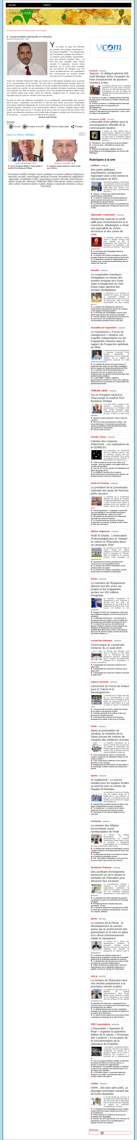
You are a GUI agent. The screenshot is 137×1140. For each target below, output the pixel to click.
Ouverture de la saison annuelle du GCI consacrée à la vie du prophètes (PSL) (107, 563)
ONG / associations (42, 179)
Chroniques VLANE (17, 174)
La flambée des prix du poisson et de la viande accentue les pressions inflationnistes (109, 962)
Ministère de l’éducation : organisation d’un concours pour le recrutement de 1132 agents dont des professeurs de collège (110, 1005)
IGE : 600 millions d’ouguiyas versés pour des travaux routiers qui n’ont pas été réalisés (109, 859)
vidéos (69, 181)
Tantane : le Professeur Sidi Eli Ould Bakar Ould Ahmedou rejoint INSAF (108, 195)
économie (58, 174)
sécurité (64, 179)
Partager (78, 126)
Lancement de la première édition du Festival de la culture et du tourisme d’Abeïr (109, 710)
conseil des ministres (65, 184)
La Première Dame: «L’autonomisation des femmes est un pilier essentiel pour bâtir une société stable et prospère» (108, 1074)
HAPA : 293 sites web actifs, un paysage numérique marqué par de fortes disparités (110, 1090)
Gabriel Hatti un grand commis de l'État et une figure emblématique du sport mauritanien (109, 805)
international (76, 179)
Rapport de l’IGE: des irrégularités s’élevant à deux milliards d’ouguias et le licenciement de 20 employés (109, 614)
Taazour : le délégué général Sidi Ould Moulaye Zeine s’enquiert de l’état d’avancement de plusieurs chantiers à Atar (109, 78)
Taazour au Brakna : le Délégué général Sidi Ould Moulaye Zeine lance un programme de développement (109, 105)
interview (12, 177)
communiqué (33, 177)
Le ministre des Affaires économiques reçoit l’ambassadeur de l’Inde (105, 828)
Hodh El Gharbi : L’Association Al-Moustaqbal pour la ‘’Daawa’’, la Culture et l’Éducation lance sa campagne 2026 (110, 540)
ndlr (10, 184)
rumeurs (78, 181)
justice (56, 179)
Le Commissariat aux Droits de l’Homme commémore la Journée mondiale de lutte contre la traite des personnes (109, 522)
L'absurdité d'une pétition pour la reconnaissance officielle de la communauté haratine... (108, 124)
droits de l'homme (49, 177)
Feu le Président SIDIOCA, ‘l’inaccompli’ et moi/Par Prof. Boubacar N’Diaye (25, 167)
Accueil (12, 5)
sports (11, 181)
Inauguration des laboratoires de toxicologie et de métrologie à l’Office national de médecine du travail (110, 767)
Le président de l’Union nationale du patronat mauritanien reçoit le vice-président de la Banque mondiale (109, 900)
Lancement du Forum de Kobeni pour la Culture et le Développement (110, 689)
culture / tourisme (22, 184)
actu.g (79, 184)
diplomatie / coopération (20, 179)
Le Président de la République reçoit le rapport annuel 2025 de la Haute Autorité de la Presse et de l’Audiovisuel (110, 1111)
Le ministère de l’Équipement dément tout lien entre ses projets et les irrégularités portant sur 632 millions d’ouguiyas (108, 589)
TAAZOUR (46, 186)
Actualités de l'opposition (71, 177)
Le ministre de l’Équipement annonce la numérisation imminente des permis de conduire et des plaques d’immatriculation (109, 309)
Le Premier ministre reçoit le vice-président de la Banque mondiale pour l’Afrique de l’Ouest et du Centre (110, 206)
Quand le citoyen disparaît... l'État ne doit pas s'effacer (63, 167)
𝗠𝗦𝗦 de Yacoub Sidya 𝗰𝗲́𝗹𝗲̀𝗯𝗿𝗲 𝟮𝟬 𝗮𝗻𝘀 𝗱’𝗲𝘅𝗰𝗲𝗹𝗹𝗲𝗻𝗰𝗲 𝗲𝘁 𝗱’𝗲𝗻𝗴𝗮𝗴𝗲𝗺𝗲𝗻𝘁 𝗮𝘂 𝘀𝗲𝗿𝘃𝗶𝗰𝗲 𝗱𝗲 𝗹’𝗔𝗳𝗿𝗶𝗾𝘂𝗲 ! (109, 151)
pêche (34, 184)
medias (49, 184)
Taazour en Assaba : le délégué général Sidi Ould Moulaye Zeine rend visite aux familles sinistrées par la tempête (109, 100)
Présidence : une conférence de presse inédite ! (110, 143)
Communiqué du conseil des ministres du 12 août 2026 (107, 646)
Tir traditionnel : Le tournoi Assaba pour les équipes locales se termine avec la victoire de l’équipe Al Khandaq (110, 784)
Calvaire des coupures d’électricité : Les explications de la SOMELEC (110, 444)
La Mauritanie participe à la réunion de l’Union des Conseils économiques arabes (109, 855)
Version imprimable (59, 126)
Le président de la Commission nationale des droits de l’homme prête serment (110, 490)
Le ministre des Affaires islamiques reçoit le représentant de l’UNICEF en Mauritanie (109, 571)
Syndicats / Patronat (25, 181)
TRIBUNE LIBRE (45, 181)
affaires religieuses (74, 174)
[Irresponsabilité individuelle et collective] (27, 42)
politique (48, 174)
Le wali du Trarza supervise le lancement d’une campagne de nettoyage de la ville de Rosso (110, 1016)
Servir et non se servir (101, 430)
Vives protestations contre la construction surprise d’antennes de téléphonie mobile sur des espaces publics (109, 757)
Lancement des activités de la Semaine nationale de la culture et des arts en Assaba (108, 718)
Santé (42, 184)
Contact (47, 5)
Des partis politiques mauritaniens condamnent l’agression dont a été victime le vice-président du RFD (109, 174)
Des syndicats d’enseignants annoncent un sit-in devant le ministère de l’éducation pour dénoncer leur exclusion (108, 876)
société (21, 177)
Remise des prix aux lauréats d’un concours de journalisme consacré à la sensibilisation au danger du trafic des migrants (110, 1121)
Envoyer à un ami (35, 126)
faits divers (60, 181)
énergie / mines (35, 174)
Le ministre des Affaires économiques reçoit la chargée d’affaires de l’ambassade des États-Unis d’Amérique (110, 850)
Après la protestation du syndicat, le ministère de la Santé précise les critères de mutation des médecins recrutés (110, 735)
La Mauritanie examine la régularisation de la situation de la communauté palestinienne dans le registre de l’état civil (109, 261)
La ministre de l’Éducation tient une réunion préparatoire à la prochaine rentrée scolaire (109, 983)
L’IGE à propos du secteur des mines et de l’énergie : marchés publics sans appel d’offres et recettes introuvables (109, 464)
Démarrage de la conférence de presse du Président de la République (108, 1116)
